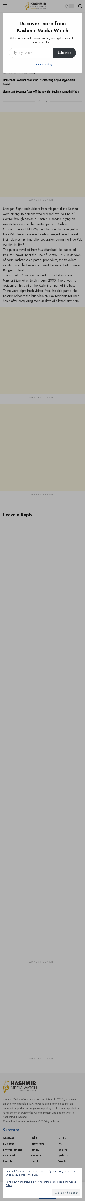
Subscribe (64, 52)
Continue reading (43, 64)
